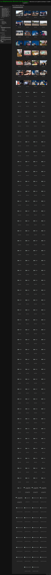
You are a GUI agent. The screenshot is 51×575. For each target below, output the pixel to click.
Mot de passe (2, 38)
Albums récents (4, 22)
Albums (1, 6)
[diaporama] (48, 5)
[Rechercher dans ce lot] (45, 4)
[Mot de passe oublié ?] (10, 42)
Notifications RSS (4, 30)
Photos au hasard (4, 23)
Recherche (3, 29)
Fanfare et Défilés (4, 8)
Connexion (3, 34)
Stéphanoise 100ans (5, 9)
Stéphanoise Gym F (4, 13)
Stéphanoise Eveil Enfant (5, 11)
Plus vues (3, 21)
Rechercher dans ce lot (19, 7)
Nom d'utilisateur (3, 36)
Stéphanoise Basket (4, 10)
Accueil (13, 5)
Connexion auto (3, 40)
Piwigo (50, 574)
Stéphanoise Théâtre (5, 16)
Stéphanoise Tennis (4, 15)
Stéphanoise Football (5, 12)
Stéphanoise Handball (5, 14)
